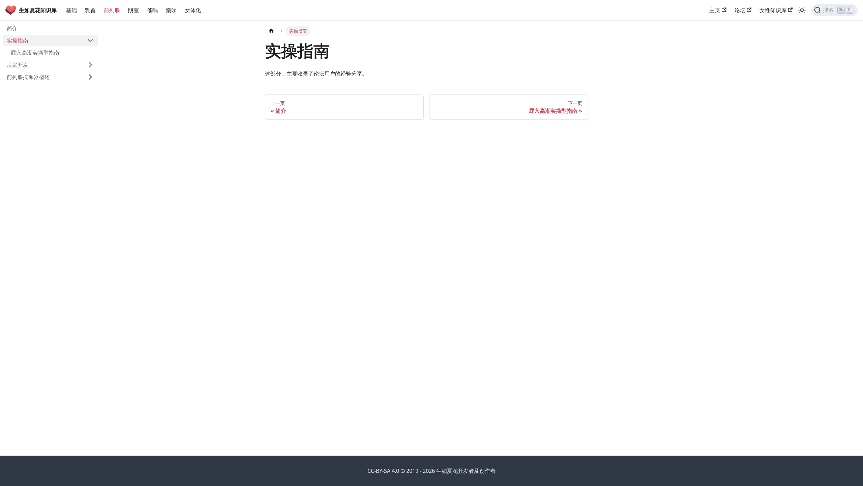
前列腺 (112, 10)
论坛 (740, 10)
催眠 (152, 10)
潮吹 (171, 10)
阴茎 (133, 10)
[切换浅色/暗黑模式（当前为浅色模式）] (802, 10)
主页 (714, 10)
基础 (71, 10)
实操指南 (17, 40)
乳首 (90, 10)
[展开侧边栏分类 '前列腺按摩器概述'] (90, 77)
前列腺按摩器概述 (28, 77)
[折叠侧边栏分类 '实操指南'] (90, 40)
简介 (12, 28)
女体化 (193, 10)
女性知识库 (773, 10)
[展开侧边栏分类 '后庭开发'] (90, 64)
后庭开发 (17, 65)
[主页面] (271, 31)
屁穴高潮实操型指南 (35, 52)
